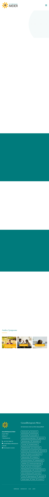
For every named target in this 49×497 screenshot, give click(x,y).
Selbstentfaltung (36, 441)
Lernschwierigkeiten (35, 466)
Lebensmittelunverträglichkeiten (29, 438)
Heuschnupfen (34, 435)
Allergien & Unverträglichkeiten (34, 454)
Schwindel (24, 444)
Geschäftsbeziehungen (27, 469)
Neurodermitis (34, 431)
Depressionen (42, 476)
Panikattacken (35, 457)
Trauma (23, 476)
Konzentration (43, 450)
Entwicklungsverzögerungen (35, 463)
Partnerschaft (37, 473)
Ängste (23, 454)
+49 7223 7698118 (8, 441)
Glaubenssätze (25, 431)
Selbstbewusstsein (39, 460)
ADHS (23, 466)
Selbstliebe (24, 463)
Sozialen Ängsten (25, 479)
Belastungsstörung (32, 476)
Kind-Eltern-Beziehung (39, 469)
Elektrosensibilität (26, 457)
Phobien (33, 479)
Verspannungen (36, 447)
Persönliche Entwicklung (27, 460)
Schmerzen (40, 479)
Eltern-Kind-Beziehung (27, 473)
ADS (28, 466)
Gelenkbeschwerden (26, 447)
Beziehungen (34, 450)
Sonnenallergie (25, 435)
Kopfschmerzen (25, 450)
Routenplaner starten (9, 448)
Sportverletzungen (26, 441)
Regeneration (41, 438)
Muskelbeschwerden (33, 444)
